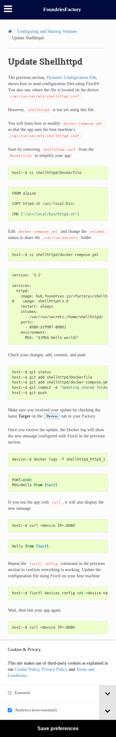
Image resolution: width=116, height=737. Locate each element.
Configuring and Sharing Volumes (47, 31)
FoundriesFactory (62, 9)
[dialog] (58, 688)
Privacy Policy (54, 669)
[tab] (107, 693)
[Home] (10, 31)
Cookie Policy (27, 669)
